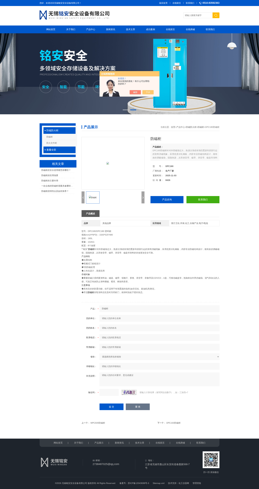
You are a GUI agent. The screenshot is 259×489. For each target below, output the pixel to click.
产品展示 (98, 442)
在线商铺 (190, 29)
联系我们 (190, 3)
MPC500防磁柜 (98, 423)
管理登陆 (197, 483)
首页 (173, 127)
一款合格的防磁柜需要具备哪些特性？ (57, 186)
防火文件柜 (51, 143)
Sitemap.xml (158, 483)
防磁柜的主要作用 (49, 180)
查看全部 (51, 149)
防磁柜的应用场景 (49, 175)
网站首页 (50, 29)
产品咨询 (167, 199)
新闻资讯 (110, 29)
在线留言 (177, 3)
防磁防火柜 (52, 130)
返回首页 (163, 3)
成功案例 (150, 29)
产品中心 (90, 29)
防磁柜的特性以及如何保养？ (55, 191)
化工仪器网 (184, 483)
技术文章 (130, 29)
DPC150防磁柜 (173, 423)
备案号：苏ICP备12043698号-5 (134, 483)
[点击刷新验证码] (129, 392)
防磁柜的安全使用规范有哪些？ (56, 170)
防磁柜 (49, 137)
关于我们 (70, 29)
